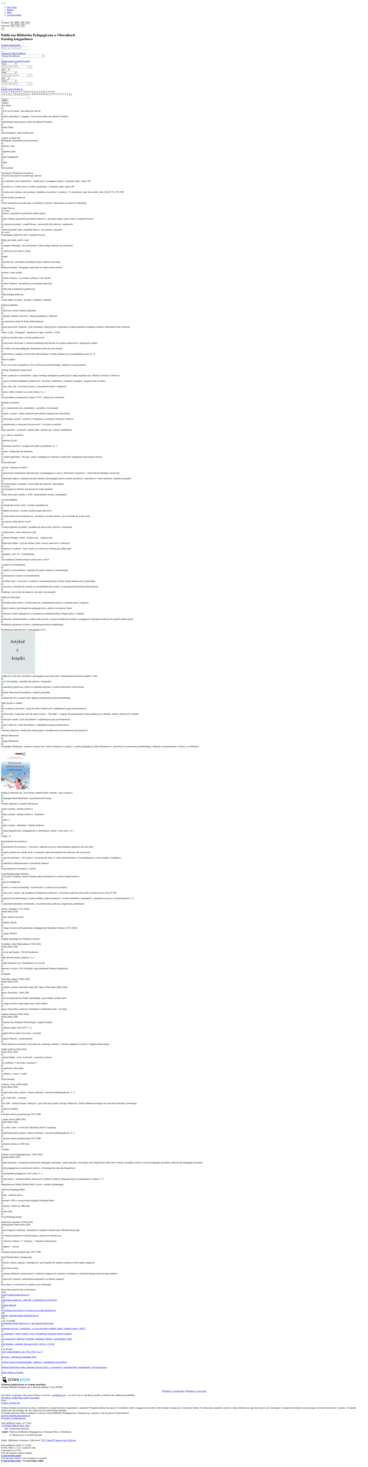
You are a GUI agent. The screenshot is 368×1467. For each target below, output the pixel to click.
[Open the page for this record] (184, 108)
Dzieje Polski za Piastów (12, 1372)
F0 (13, 26)
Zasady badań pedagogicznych (15, 1295)
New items (12, 7)
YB (22, 23)
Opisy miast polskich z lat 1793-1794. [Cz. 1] (21, 1352)
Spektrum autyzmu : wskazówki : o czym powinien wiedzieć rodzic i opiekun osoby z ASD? (43, 1328)
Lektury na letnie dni (10, 1403)
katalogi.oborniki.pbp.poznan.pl (15, 1415)
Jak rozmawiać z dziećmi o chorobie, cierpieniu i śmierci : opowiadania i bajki (36, 1339)
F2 (23, 26)
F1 (18, 26)
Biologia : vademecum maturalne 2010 (18, 1357)
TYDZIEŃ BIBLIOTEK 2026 (15, 1425)
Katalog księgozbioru (11, 45)
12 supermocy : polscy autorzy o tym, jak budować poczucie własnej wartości (36, 1333)
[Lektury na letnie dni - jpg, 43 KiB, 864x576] (13, 1418)
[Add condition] (2, 87)
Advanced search (9, 53)
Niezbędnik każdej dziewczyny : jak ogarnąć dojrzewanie (27, 1323)
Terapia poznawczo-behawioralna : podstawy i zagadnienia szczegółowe (34, 1362)
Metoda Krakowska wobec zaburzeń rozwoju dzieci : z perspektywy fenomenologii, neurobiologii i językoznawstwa (54, 1367)
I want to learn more (11, 1455)
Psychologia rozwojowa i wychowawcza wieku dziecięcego (28, 1310)
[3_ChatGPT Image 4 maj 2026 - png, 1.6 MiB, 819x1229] (59, 1440)
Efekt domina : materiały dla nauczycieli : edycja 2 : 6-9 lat (27, 1344)
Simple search (7, 61)
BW (16, 23)
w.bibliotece (58, 1395)
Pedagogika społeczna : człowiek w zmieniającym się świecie (29, 1300)
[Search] (2, 51)
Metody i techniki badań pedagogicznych (20, 1315)
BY (28, 23)
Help (9, 12)
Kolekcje (21, 53)
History (10, 10)
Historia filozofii (8, 1305)
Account (14, 15)
